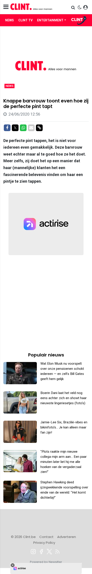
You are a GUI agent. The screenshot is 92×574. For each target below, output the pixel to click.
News (9, 20)
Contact (46, 536)
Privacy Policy (44, 542)
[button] (73, 7)
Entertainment (50, 20)
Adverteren (66, 536)
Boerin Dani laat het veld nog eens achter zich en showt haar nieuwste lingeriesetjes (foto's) (63, 398)
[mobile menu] (5, 7)
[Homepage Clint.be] (33, 7)
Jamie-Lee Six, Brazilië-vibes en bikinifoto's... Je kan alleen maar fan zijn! (63, 427)
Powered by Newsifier (46, 562)
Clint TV (25, 20)
